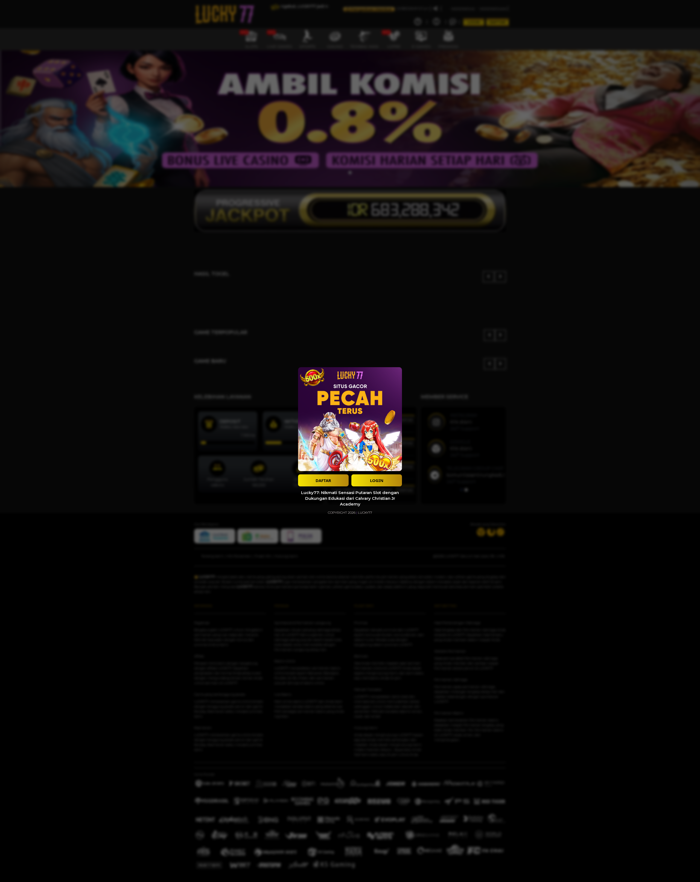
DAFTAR (323, 480)
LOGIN (376, 480)
